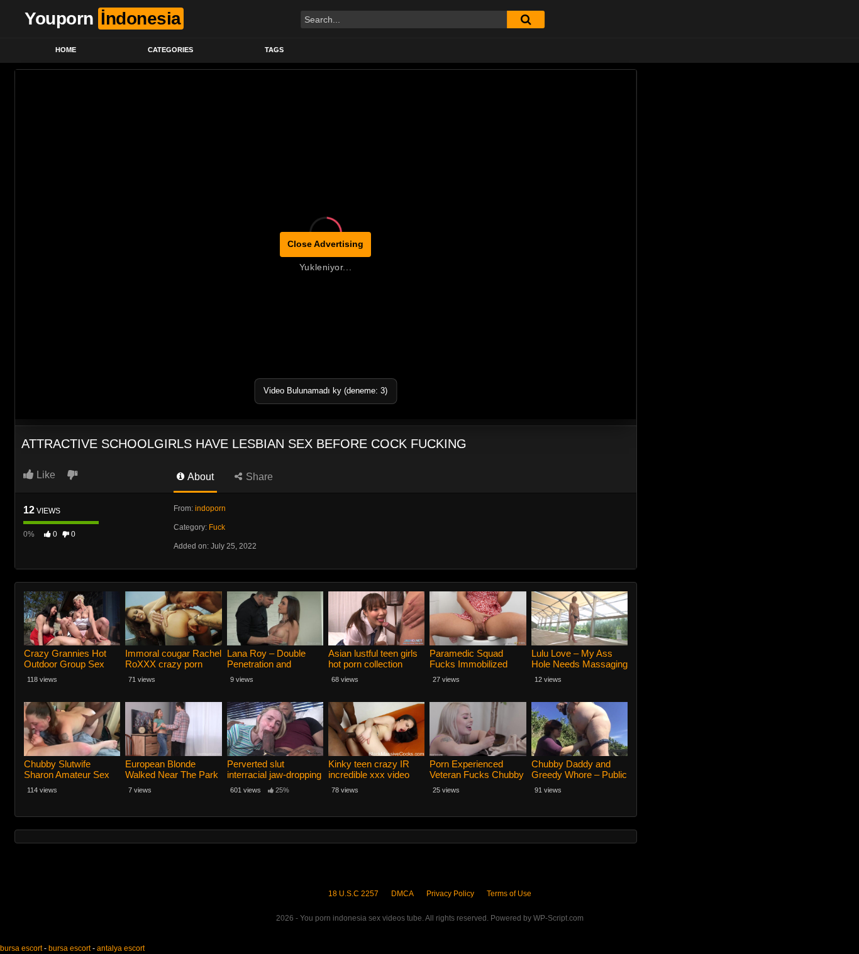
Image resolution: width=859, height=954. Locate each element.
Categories (170, 49)
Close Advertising (325, 244)
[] (526, 19)
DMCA (402, 893)
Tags (274, 49)
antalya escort (121, 948)
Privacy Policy (450, 893)
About (200, 476)
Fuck (217, 527)
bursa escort (21, 948)
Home (65, 49)
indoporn (210, 508)
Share (258, 476)
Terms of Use (509, 893)
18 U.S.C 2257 (353, 893)
